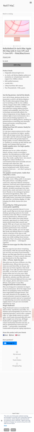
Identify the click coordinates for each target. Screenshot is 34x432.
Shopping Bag (17, 366)
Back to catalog (8, 14)
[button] (10, 343)
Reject (13, 430)
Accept (7, 430)
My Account (17, 354)
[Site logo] (9, 9)
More (5, 425)
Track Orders (17, 360)
